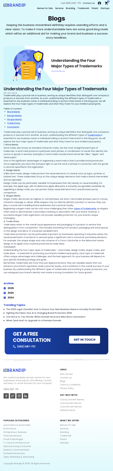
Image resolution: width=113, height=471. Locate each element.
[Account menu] (99, 3)
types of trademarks (85, 208)
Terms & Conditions (70, 384)
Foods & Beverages (13, 439)
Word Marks (13, 111)
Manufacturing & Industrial (17, 446)
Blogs (62, 381)
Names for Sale (45, 8)
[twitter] (12, 396)
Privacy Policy (67, 388)
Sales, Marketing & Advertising (19, 456)
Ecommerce (10, 428)
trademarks (94, 135)
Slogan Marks (14, 119)
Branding (70, 8)
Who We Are (66, 374)
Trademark (83, 8)
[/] (56, 65)
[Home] (15, 6)
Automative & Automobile (17, 425)
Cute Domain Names (71, 406)
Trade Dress (13, 123)
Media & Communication (17, 449)
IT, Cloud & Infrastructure (16, 442)
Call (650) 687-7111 (71, 3)
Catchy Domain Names (72, 399)
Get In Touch (84, 340)
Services (59, 8)
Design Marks (14, 115)
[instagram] (19, 396)
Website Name (67, 410)
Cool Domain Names (70, 403)
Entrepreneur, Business (15, 432)
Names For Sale (68, 425)
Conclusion (13, 126)
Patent (95, 8)
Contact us (89, 3)
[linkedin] (25, 396)
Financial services (12, 435)
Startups (105, 8)
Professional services (14, 453)
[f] (6, 396)
